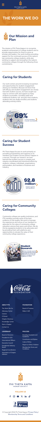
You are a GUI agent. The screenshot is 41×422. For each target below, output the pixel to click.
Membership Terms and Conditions (20, 414)
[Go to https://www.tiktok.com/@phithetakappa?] (29, 396)
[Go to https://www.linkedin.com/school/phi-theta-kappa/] (25, 396)
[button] (4, 119)
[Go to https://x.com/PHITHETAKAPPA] (21, 396)
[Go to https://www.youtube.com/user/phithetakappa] (18, 396)
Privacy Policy (33, 412)
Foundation (27, 305)
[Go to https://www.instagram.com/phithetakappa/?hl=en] (14, 396)
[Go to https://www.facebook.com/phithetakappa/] (10, 396)
